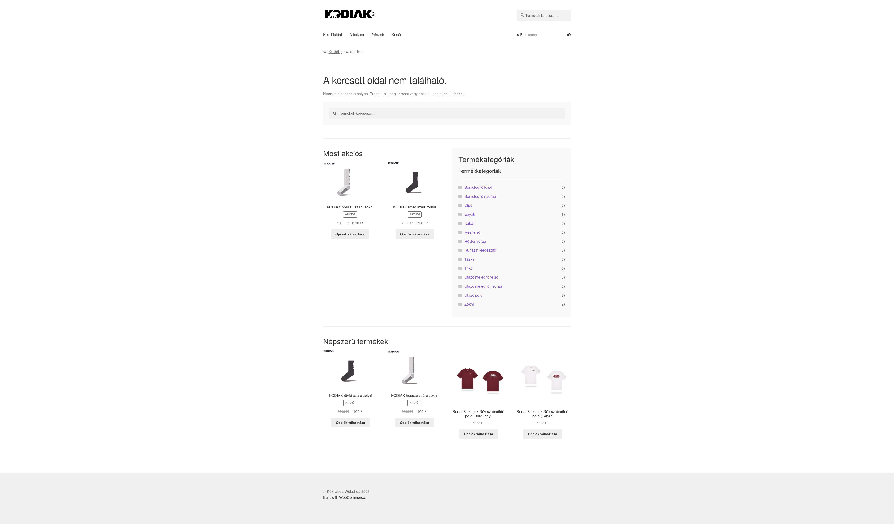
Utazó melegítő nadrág (483, 286)
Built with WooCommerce (344, 497)
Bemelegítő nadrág (480, 196)
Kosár (396, 34)
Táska (469, 259)
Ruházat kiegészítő (480, 250)
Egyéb (469, 214)
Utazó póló (473, 295)
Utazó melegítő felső (481, 277)
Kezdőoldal (332, 34)
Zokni (469, 304)
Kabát (469, 223)
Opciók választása (350, 234)
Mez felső (472, 232)
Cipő (468, 205)
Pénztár (377, 34)
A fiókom (356, 34)
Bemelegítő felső (478, 187)
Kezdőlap (335, 51)
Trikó (468, 268)
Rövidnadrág (475, 241)
